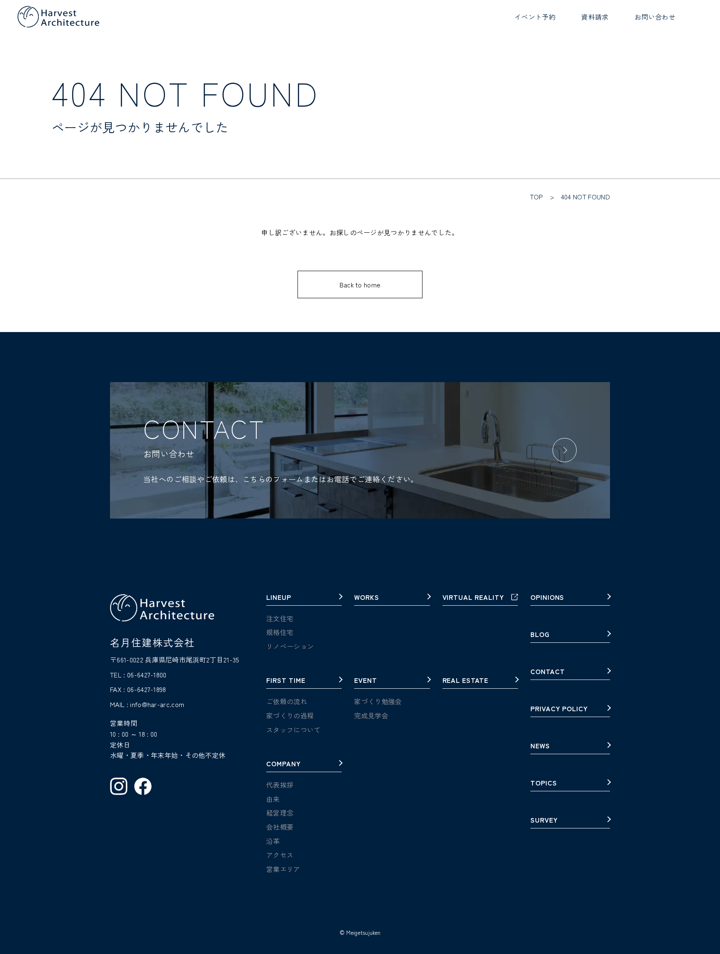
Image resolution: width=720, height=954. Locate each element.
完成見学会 (371, 715)
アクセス (279, 855)
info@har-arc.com (157, 704)
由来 (273, 799)
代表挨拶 (279, 785)
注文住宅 (279, 618)
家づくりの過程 (290, 715)
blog (540, 635)
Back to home (360, 284)
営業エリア (283, 869)
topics (543, 783)
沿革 (273, 841)
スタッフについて (293, 730)
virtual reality (473, 598)
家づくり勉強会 (378, 701)
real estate (465, 681)
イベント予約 (535, 17)
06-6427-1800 (147, 675)
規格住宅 (279, 632)
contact (547, 672)
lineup (278, 598)
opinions (547, 598)
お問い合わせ (655, 17)
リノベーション (290, 646)
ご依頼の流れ (286, 701)
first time (285, 681)
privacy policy (559, 709)
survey (544, 820)
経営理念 (279, 813)
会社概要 (279, 827)
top (536, 196)
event (365, 681)
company (283, 764)
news (540, 746)
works (366, 598)
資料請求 (594, 17)
